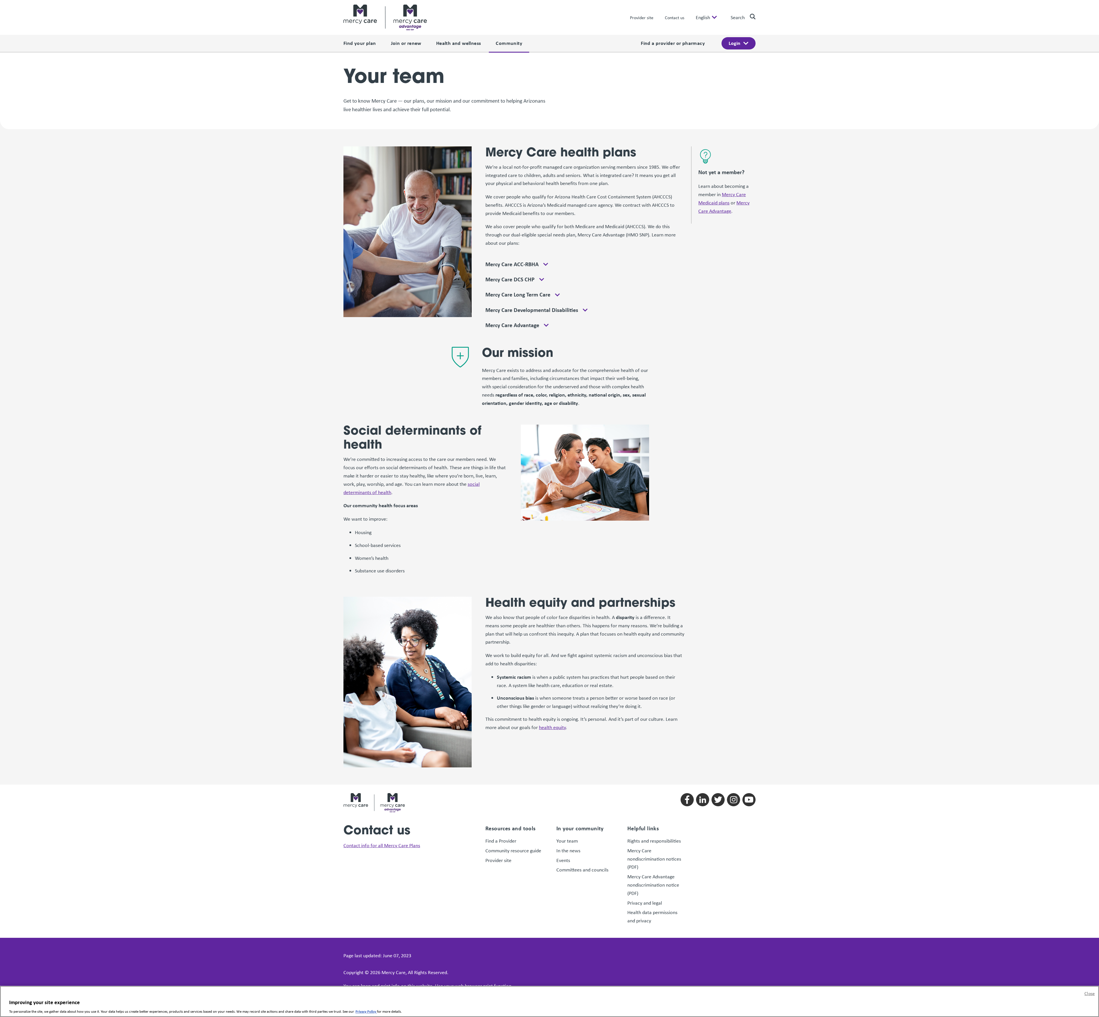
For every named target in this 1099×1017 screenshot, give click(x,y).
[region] (549, 1001)
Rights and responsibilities (654, 840)
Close (1089, 993)
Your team (567, 840)
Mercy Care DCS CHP (510, 279)
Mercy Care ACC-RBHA (512, 264)
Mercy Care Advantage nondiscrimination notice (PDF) (653, 885)
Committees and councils (582, 869)
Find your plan (359, 43)
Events (563, 860)
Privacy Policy (366, 1011)
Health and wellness (458, 43)
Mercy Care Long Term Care (517, 294)
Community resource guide (513, 850)
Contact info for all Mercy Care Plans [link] (381, 845)
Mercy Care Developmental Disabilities (531, 310)
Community (509, 43)
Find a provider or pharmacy (673, 43)
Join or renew (406, 43)
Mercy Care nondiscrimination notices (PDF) (654, 859)
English (703, 17)
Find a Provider (500, 840)
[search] (750, 16)
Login (734, 43)
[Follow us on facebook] (687, 799)
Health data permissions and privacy (652, 916)
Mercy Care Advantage (512, 325)
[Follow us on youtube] (749, 799)
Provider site (641, 18)
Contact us (674, 18)
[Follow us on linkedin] (702, 799)
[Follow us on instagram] (733, 799)
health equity (552, 727)
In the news (568, 850)
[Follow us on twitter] (718, 799)
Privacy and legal (644, 902)
